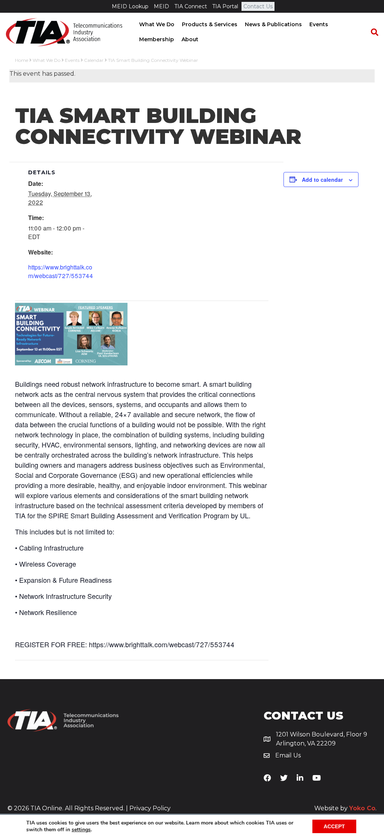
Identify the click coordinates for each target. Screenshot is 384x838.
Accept (334, 826)
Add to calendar (322, 179)
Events (318, 24)
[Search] (370, 32)
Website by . (345, 808)
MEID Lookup (130, 6)
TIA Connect (190, 6)
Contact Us (258, 6)
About (190, 39)
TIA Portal (225, 6)
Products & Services (209, 24)
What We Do (156, 24)
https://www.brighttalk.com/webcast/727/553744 (60, 271)
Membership (156, 39)
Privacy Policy (150, 808)
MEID (161, 6)
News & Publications (273, 24)
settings (81, 829)
